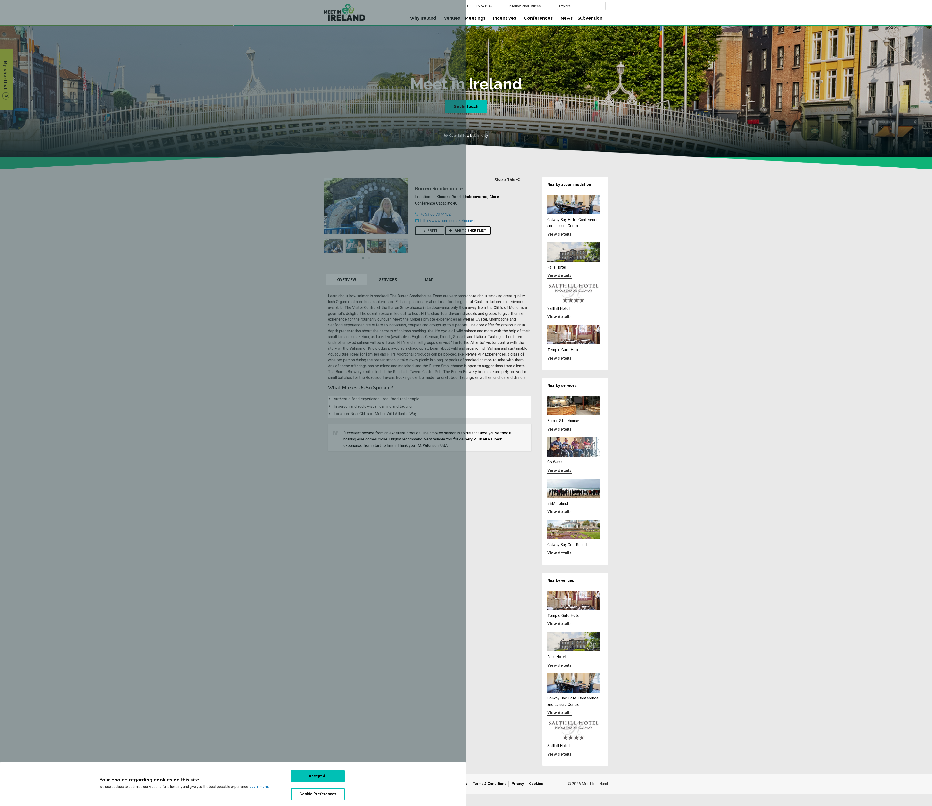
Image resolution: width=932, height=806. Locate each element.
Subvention (589, 18)
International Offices (525, 6)
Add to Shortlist (469, 231)
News (567, 18)
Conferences (538, 18)
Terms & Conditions (489, 784)
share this (505, 179)
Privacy (518, 784)
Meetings (475, 18)
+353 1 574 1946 (479, 6)
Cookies (536, 784)
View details (559, 234)
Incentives (504, 18)
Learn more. (259, 787)
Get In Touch (466, 106)
